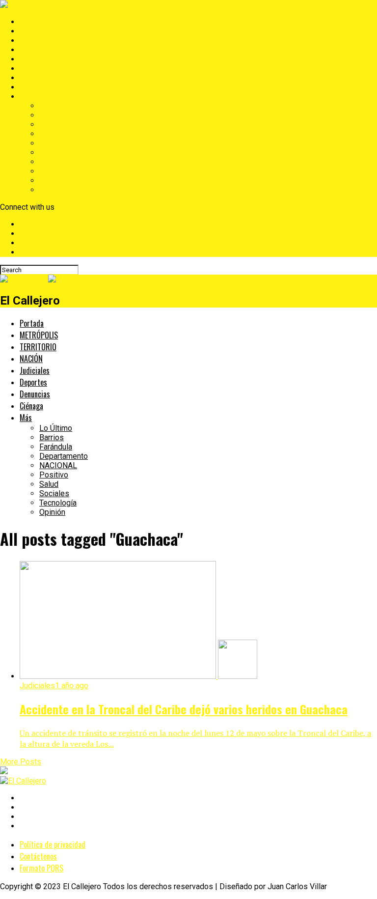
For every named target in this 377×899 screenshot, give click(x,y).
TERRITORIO (41, 40)
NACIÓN (34, 50)
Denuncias (37, 78)
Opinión (52, 190)
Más (27, 96)
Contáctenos (38, 856)
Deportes (36, 68)
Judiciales (37, 59)
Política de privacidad (52, 844)
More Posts (20, 761)
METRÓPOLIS (44, 31)
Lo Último (55, 106)
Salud (48, 162)
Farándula (55, 124)
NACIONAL (58, 143)
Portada (33, 22)
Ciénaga (33, 87)
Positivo (53, 152)
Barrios (51, 115)
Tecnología (58, 180)
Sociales (54, 171)
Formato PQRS (41, 868)
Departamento (63, 134)
